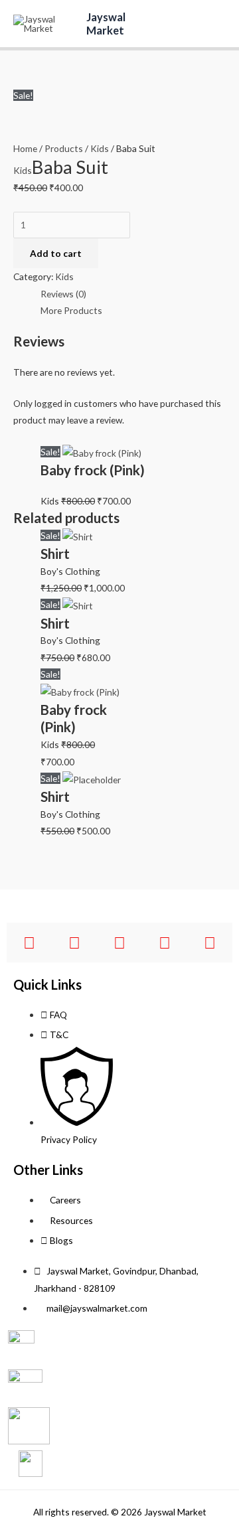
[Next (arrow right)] (216, 766)
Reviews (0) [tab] (63, 293)
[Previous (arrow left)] (23, 766)
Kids (99, 148)
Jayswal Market (105, 24)
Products (63, 148)
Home (25, 148)
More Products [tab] (71, 310)
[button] (178, 24)
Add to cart (56, 253)
